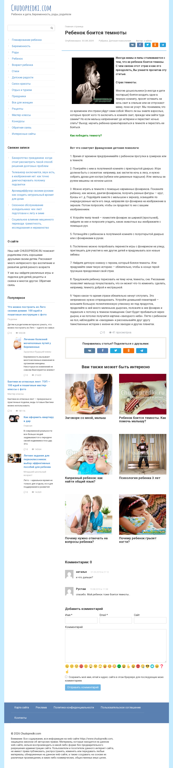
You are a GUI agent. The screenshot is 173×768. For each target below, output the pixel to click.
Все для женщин (22, 102)
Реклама (41, 707)
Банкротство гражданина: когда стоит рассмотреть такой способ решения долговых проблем (32, 162)
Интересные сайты (24, 133)
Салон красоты (21, 83)
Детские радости (22, 77)
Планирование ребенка (27, 39)
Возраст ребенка (22, 65)
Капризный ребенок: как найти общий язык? (84, 479)
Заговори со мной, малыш (85, 418)
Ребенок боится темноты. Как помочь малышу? (142, 419)
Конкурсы (18, 121)
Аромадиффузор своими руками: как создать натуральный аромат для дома (33, 194)
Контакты (20, 717)
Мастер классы (21, 115)
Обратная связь (21, 127)
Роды (15, 52)
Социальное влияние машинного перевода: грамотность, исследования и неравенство (33, 223)
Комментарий (74, 627)
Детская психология (120, 40)
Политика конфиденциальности (74, 707)
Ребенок (17, 58)
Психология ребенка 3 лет (139, 478)
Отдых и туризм (22, 90)
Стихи (15, 71)
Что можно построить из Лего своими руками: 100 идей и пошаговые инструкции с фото (27, 310)
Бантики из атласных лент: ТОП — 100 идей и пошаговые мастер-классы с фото (29, 385)
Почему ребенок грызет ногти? (138, 540)
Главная (28, 425)
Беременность (21, 46)
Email (104, 615)
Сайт (137, 615)
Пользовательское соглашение (121, 707)
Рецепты (17, 108)
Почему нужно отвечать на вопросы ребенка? (86, 540)
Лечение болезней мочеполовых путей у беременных (37, 343)
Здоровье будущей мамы (37, 351)
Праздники (19, 96)
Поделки (12, 319)
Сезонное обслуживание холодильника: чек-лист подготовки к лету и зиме (28, 209)
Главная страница (74, 26)
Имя (68, 615)
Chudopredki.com (31, 8)
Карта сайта (21, 707)
